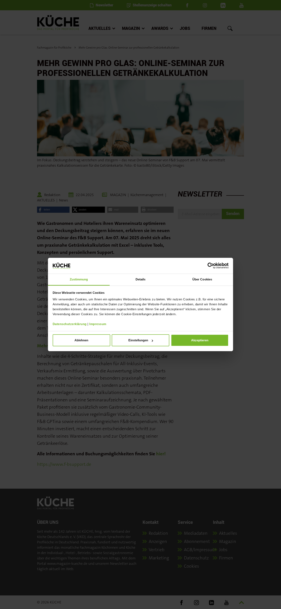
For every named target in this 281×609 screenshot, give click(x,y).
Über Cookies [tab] (202, 279)
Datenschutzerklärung (70, 324)
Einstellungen (138, 340)
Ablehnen (81, 340)
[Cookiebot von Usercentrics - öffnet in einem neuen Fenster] (211, 266)
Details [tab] (141, 279)
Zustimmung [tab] (79, 279)
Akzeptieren (199, 340)
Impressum (97, 324)
